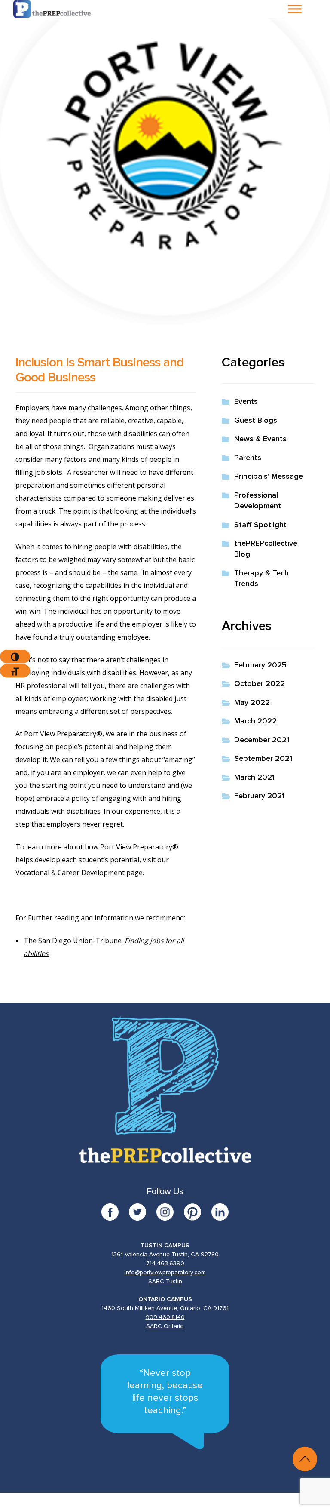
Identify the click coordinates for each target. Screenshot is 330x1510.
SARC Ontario (165, 1326)
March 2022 (255, 721)
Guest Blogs (255, 420)
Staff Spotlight (260, 525)
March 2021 (254, 777)
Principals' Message (268, 476)
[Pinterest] (197, 1212)
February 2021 (259, 796)
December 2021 (261, 740)
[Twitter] (142, 1212)
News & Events (260, 439)
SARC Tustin (165, 1282)
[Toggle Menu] (294, 9)
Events (246, 402)
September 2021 (263, 759)
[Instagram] (170, 1212)
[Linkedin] (220, 1212)
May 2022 (252, 703)
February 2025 (260, 665)
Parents (247, 458)
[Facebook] (115, 1212)
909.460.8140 (165, 1317)
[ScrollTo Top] (305, 1459)
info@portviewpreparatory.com (165, 1273)
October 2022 (259, 684)
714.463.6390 (165, 1264)
